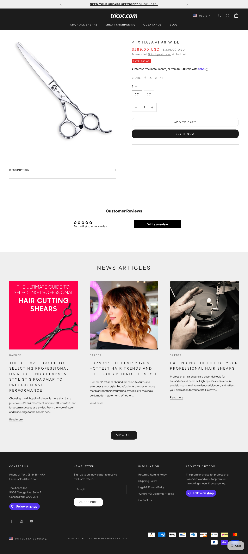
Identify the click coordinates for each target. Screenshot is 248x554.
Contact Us (145, 500)
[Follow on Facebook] (11, 521)
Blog (174, 24)
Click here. (124, 4)
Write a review (157, 224)
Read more (16, 419)
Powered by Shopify (113, 538)
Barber (15, 355)
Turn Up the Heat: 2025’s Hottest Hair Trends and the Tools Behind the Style (124, 368)
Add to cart (185, 122)
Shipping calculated (159, 54)
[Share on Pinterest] (156, 77)
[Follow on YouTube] (31, 521)
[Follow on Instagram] (21, 521)
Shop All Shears (83, 24)
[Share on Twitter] (150, 77)
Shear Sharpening (120, 24)
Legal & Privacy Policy (151, 487)
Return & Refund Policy (152, 474)
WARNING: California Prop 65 (156, 493)
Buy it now (185, 133)
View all (124, 435)
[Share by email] (161, 77)
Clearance (152, 24)
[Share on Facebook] (145, 77)
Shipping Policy (147, 481)
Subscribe (88, 502)
